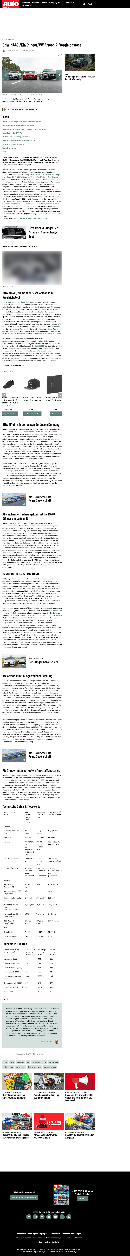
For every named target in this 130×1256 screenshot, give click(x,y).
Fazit (4, 152)
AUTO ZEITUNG (6, 39)
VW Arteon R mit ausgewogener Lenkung (16, 137)
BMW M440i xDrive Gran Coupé (47, 174)
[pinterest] (28, 1216)
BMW (12, 1062)
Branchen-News (34, 1067)
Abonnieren (82, 1198)
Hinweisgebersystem (55, 1238)
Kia (28, 1062)
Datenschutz (54, 1234)
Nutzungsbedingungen (38, 1234)
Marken (25, 2)
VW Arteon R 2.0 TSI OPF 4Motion (41, 177)
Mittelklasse (8, 1067)
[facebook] (42, 1216)
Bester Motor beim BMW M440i (12, 133)
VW (44, 1062)
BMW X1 (21, 456)
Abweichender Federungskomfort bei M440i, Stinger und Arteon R (24, 129)
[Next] (59, 75)
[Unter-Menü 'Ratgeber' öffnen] (30, 5)
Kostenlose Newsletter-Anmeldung (24, 1197)
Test (43, 2)
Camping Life (54, 2)
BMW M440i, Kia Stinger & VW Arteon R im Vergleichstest (21, 122)
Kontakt (55, 1242)
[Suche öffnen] (84, 4)
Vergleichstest (50, 1067)
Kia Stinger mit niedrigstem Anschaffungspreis (18, 140)
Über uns (69, 1238)
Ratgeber (25, 5)
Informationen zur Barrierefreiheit (30, 1238)
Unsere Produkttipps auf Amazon (33, 218)
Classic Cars (70, 2)
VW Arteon (53, 1062)
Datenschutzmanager (71, 1234)
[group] (32, 80)
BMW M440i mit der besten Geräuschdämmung (18, 125)
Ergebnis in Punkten (9, 148)
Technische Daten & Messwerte (13, 144)
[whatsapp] (62, 1216)
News (34, 2)
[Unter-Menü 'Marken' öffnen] (29, 2)
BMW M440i (40, 346)
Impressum (22, 1234)
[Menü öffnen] (94, 4)
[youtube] (55, 1216)
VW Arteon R (7, 302)
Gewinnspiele (44, 1242)
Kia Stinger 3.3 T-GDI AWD (13, 177)
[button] (32, 134)
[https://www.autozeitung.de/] (10, 4)
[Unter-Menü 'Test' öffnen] (46, 2)
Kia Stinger (20, 302)
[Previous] (5, 75)
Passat (57, 326)
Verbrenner (20, 1067)
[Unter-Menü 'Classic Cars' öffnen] (76, 2)
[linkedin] (48, 1216)
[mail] (68, 1216)
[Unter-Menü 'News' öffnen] (38, 2)
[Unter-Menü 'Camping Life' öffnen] (61, 2)
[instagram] (35, 1216)
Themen (78, 1238)
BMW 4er (20, 1062)
